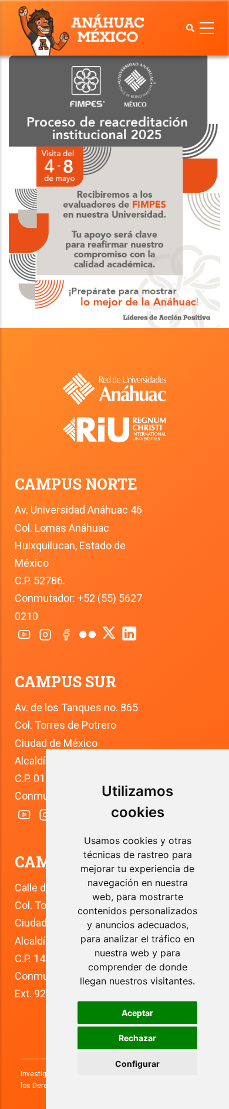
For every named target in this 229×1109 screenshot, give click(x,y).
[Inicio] (84, 30)
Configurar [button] (137, 1064)
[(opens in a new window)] (114, 421)
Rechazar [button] (137, 1038)
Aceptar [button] (137, 1013)
